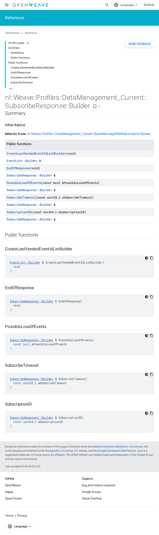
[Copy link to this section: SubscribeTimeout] (43, 365)
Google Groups (91, 492)
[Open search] (107, 4)
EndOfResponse (18, 168)
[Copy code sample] (151, 258)
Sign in (149, 5)
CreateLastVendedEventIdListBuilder (36, 153)
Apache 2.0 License (61, 450)
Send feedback (139, 44)
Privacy (22, 515)
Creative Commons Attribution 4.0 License (117, 446)
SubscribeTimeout (21, 197)
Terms (9, 515)
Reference (14, 17)
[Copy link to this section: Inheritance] (29, 125)
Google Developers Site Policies (117, 450)
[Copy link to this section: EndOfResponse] (38, 288)
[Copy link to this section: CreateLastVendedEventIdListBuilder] (76, 249)
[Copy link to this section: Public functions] (42, 235)
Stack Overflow (92, 498)
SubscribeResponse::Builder (29, 175)
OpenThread (13, 498)
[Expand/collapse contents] (27, 42)
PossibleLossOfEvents (24, 183)
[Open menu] (6, 5)
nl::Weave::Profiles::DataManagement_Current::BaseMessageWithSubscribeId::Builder (89, 134)
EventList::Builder (22, 161)
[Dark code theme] (146, 258)
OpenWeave (12, 32)
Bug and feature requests (99, 485)
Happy (9, 492)
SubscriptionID (19, 212)
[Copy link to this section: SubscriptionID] (36, 404)
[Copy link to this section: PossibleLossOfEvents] (50, 326)
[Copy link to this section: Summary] (29, 113)
